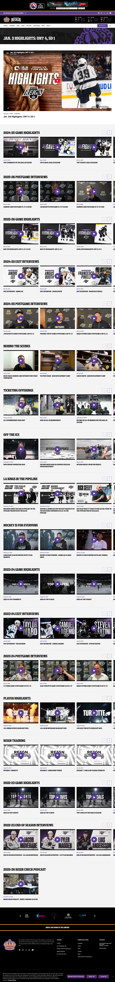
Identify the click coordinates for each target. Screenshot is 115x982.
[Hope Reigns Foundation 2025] (20, 449)
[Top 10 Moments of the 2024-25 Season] (20, 147)
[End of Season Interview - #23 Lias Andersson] (94, 839)
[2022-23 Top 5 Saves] (57, 797)
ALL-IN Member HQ (61, 946)
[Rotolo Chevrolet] (85, 915)
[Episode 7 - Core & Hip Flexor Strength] (94, 755)
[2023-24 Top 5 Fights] (94, 584)
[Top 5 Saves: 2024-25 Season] (57, 147)
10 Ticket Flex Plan (61, 954)
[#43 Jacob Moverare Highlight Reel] (57, 712)
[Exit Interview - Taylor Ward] (20, 628)
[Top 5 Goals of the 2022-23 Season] (94, 797)
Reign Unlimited (61, 951)
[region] (57, 976)
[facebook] (99, 13)
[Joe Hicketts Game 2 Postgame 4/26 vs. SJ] (20, 318)
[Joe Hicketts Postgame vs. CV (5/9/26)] (57, 191)
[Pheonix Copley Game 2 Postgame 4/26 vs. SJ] (57, 318)
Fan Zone (28, 25)
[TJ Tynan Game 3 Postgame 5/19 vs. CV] (20, 670)
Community (36, 25)
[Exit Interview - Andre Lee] (20, 276)
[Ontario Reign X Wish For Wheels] (94, 449)
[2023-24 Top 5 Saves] (57, 584)
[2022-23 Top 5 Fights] (20, 797)
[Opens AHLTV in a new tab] (67, 4)
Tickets (5, 25)
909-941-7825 (102, 948)
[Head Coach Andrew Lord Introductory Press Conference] (20, 360)
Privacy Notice (12, 980)
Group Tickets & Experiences (64, 948)
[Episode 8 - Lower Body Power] (57, 755)
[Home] (12, 19)
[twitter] (104, 13)
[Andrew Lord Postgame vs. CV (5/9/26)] (20, 191)
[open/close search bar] (110, 25)
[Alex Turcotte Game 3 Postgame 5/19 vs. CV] (57, 670)
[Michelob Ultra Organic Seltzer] (30, 915)
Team (18, 25)
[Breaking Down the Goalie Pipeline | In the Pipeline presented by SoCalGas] (20, 493)
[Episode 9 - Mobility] (20, 755)
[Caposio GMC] (71, 915)
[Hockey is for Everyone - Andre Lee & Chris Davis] (57, 539)
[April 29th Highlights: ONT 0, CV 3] (94, 233)
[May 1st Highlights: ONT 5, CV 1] (57, 233)
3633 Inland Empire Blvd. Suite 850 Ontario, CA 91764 (105, 944)
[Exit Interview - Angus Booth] (57, 276)
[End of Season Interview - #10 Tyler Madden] (57, 839)
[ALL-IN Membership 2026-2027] (20, 404)
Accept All (103, 976)
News (23, 25)
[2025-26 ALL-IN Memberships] (57, 404)
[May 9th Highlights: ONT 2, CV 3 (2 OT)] (20, 233)
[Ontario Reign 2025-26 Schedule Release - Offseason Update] (57, 449)
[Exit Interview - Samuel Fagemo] (57, 628)
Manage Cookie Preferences (76, 976)
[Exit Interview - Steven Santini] (94, 628)
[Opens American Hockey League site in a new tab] (37, 6)
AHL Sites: (53, 8)
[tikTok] (107, 13)
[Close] (112, 976)
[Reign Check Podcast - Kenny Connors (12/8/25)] (20, 884)
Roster (79, 946)
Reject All (91, 976)
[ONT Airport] (57, 915)
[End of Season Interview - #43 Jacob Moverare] (20, 839)
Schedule (12, 25)
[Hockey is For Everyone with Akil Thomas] (94, 539)
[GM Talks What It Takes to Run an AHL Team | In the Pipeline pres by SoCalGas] (94, 493)
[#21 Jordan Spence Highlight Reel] (20, 712)
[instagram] (102, 13)
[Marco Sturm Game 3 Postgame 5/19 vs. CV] (94, 670)
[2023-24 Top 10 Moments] (20, 584)
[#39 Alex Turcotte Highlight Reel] (94, 712)
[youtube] (110, 13)
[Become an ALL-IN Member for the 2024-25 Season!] (94, 404)
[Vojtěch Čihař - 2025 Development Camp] (57, 360)
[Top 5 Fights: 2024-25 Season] (94, 147)
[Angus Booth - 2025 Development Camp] (94, 360)
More (43, 25)
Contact (80, 951)
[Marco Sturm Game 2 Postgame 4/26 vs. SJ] (94, 318)
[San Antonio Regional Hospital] (43, 915)
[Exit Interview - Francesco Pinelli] (94, 276)
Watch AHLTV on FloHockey (84, 956)
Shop (48, 25)
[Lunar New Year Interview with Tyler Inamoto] (20, 539)
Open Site (81, 8)
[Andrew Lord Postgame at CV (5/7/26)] (94, 191)
